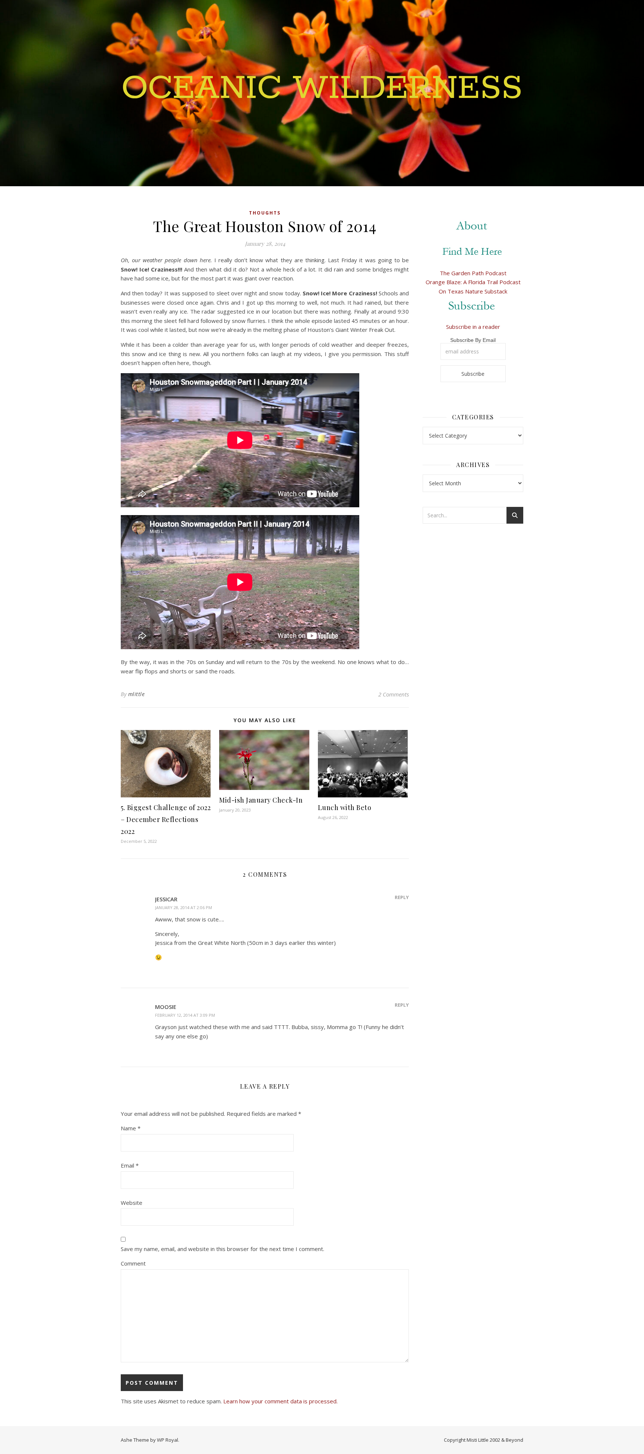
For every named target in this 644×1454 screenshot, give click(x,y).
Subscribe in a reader (473, 326)
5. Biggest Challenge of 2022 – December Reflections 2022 (166, 819)
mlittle (136, 694)
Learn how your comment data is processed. (280, 1401)
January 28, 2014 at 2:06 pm (183, 907)
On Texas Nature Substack (473, 291)
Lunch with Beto (345, 807)
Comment (133, 1263)
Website (131, 1202)
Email (130, 1165)
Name (131, 1128)
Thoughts (265, 213)
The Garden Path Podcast (473, 273)
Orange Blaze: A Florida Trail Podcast (473, 282)
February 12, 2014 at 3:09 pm (185, 1015)
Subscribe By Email (473, 340)
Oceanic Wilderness (322, 88)
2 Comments (393, 694)
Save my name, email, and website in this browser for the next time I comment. (222, 1249)
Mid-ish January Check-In (261, 800)
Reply (402, 897)
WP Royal (167, 1439)
